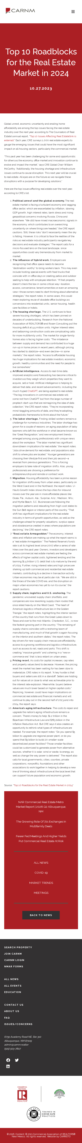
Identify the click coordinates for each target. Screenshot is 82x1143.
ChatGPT (32, 391)
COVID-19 (41, 872)
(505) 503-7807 (12, 1048)
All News (41, 862)
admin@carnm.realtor (16, 1044)
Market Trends (41, 882)
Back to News (41, 915)
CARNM (20, 10)
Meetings (41, 892)
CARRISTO (65, 1136)
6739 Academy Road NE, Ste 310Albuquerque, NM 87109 (22, 1038)
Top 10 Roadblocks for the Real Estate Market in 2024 (43, 785)
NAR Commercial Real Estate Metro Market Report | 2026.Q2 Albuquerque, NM (41, 806)
